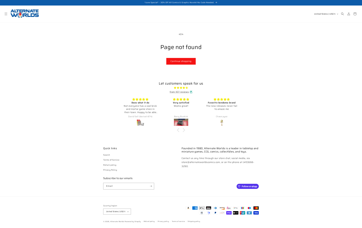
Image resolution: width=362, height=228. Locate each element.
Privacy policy (163, 221)
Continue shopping (181, 61)
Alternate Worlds (117, 221)
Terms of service (178, 221)
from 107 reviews (179, 92)
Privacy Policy (110, 169)
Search (106, 154)
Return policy (109, 164)
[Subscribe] (151, 186)
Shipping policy (194, 221)
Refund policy (149, 221)
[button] (6, 14)
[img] (181, 88)
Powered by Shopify (133, 221)
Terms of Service (111, 159)
